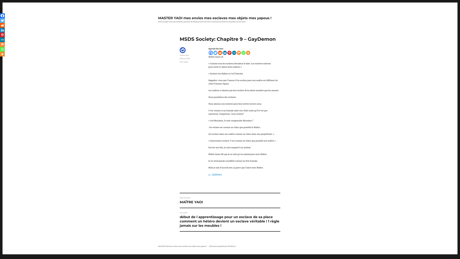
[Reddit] (220, 53)
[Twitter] (215, 53)
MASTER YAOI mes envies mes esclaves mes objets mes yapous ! (214, 18)
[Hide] (1, 59)
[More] (248, 53)
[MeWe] (234, 53)
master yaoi (184, 55)
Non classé (184, 62)
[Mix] (239, 53)
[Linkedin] (225, 53)
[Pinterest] (229, 53)
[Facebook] (211, 53)
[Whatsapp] (243, 53)
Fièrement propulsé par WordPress (222, 246)
